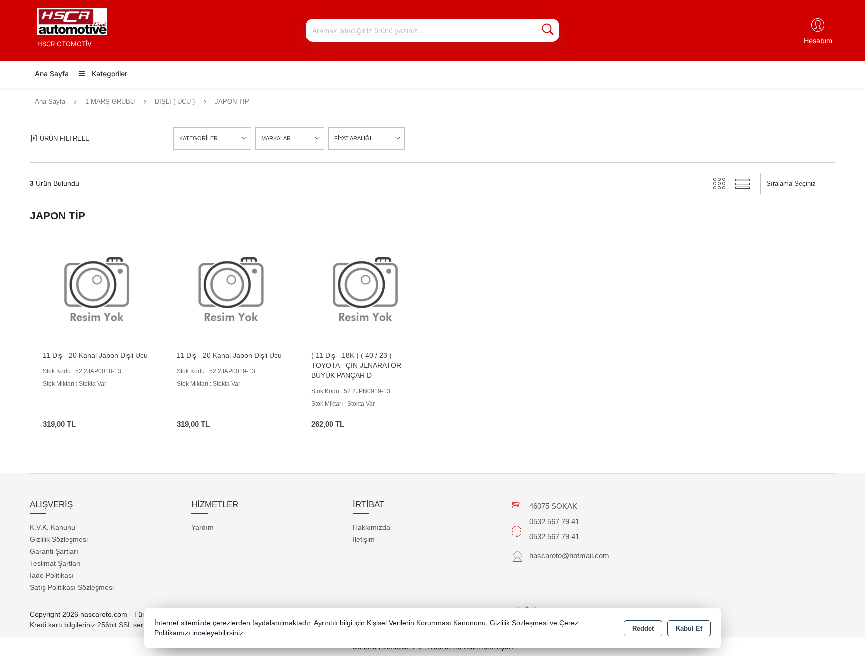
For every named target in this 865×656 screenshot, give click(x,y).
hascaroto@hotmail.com (569, 555)
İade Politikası (52, 575)
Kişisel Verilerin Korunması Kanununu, (427, 623)
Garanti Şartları (54, 551)
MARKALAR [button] (276, 138)
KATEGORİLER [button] (198, 138)
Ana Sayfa (52, 73)
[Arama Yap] (548, 30)
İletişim (364, 539)
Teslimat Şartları (55, 563)
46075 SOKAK (553, 506)
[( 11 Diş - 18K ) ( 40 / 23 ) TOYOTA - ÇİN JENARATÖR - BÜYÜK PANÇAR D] (365, 290)
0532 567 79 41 (554, 521)
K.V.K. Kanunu (52, 527)
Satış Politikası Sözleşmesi (72, 587)
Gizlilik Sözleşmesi (59, 539)
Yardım (202, 527)
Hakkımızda (371, 527)
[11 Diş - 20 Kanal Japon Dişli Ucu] (97, 290)
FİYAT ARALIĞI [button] (352, 138)
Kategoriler (108, 73)
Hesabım (818, 40)
